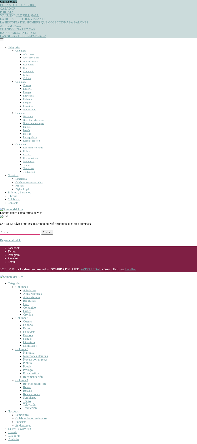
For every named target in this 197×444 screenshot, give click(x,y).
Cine (25, 68)
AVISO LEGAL (91, 269)
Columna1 (20, 50)
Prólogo (27, 133)
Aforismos (28, 54)
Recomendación (31, 140)
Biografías (28, 64)
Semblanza (28, 161)
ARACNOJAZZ (10, 25)
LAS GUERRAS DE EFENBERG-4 (23, 36)
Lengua (27, 102)
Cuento (27, 85)
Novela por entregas (33, 123)
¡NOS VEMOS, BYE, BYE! (18, 32)
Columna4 (20, 144)
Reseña (27, 154)
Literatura (28, 106)
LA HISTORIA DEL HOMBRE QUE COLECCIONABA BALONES (44, 22)
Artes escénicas (31, 57)
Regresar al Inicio (10, 240)
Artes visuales (30, 61)
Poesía (26, 130)
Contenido (28, 71)
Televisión (28, 168)
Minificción (29, 109)
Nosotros (13, 175)
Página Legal (22, 189)
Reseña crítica (30, 158)
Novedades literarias (33, 119)
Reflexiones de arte (33, 147)
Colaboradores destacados (29, 182)
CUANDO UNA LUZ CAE (17, 29)
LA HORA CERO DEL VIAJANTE (23, 19)
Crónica (27, 78)
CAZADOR (7, 8)
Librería (12, 195)
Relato (26, 151)
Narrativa (28, 116)
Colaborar (14, 199)
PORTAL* (6, 12)
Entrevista (28, 95)
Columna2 (20, 81)
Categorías (14, 47)
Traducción (29, 171)
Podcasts (19, 185)
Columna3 (20, 113)
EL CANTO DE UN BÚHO (18, 5)
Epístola (27, 99)
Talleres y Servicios (19, 192)
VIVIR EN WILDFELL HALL (19, 15)
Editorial (27, 88)
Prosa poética (30, 137)
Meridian (130, 269)
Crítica (26, 74)
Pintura (27, 126)
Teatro (26, 164)
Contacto (13, 202)
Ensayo (27, 92)
